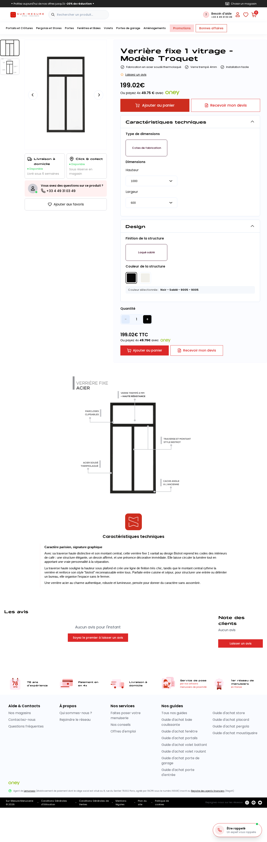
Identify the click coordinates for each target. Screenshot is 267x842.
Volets (108, 28)
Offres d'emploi (123, 731)
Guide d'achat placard (231, 719)
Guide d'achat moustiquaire (235, 733)
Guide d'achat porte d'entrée (177, 772)
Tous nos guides (174, 713)
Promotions (182, 28)
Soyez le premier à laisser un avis (98, 638)
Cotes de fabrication (146, 148)
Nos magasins (19, 713)
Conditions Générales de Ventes (94, 802)
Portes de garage (128, 28)
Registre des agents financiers (207, 790)
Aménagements (155, 28)
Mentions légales (121, 802)
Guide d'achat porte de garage (180, 761)
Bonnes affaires (211, 28)
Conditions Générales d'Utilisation (54, 802)
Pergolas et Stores (49, 28)
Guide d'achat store (229, 713)
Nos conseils (121, 724)
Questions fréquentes (26, 726)
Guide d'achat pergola (231, 726)
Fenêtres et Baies (89, 28)
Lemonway (29, 790)
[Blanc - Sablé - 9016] (145, 278)
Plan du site (142, 802)
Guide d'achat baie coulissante (176, 722)
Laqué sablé (146, 252)
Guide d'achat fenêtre (179, 731)
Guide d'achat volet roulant (183, 751)
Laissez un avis (135, 75)
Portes (69, 28)
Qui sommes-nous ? (75, 713)
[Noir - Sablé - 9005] (131, 278)
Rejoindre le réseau (75, 719)
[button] (146, 148)
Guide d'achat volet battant (184, 744)
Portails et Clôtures (19, 28)
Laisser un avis (241, 643)
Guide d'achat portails (179, 738)
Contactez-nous (21, 719)
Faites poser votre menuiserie (126, 715)
